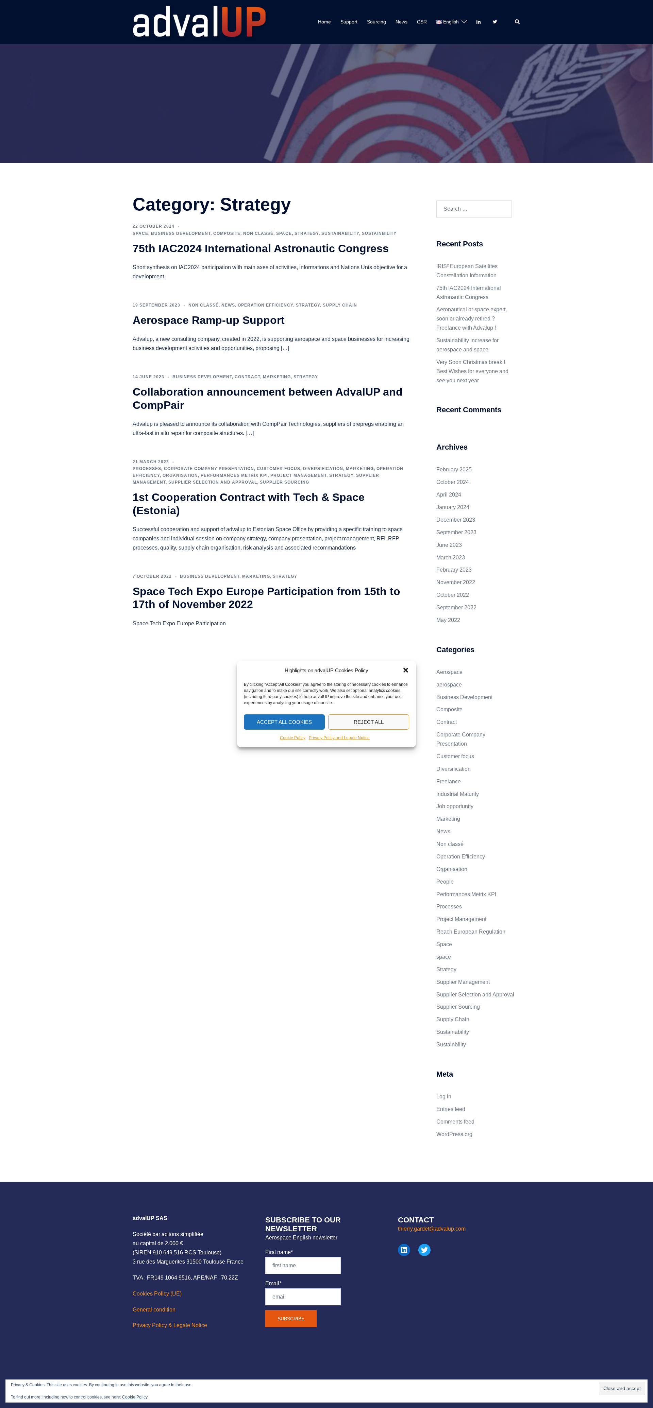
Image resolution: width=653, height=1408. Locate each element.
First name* (279, 1252)
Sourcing (376, 21)
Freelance (448, 781)
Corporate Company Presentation (209, 468)
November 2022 (455, 582)
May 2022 (448, 620)
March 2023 (450, 557)
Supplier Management (463, 982)
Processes (147, 468)
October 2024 (452, 482)
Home (324, 21)
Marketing (277, 377)
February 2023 (454, 570)
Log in (443, 1096)
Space (140, 233)
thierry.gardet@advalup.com (432, 1229)
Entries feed (450, 1109)
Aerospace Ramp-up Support (209, 320)
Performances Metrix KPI (234, 475)
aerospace (449, 685)
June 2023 (449, 545)
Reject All (369, 722)
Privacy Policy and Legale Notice (339, 737)
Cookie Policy (292, 737)
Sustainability (340, 233)
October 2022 (452, 595)
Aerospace (449, 672)
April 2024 (448, 495)
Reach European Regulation (470, 932)
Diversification (323, 468)
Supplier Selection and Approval (212, 482)
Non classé (258, 233)
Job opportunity (454, 806)
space (284, 233)
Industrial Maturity (457, 794)
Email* (273, 1283)
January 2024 (452, 507)
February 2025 (454, 469)
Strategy (307, 233)
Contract (247, 377)
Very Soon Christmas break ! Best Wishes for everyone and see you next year (472, 371)
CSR (422, 21)
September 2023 (456, 532)
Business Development (181, 233)
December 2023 (455, 520)
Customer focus (278, 468)
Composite (226, 233)
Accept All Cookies (284, 722)
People (445, 882)
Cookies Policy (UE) (157, 1294)
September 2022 (456, 607)
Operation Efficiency (265, 305)
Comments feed (455, 1122)
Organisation (180, 475)
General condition (154, 1310)
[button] (405, 670)
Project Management (298, 475)
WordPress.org (454, 1134)
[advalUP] (200, 21)
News (401, 21)
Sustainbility (379, 233)
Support (348, 21)
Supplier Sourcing (284, 482)
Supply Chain (340, 305)
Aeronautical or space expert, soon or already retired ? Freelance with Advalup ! (471, 319)
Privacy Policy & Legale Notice (170, 1325)
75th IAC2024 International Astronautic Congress (261, 248)
